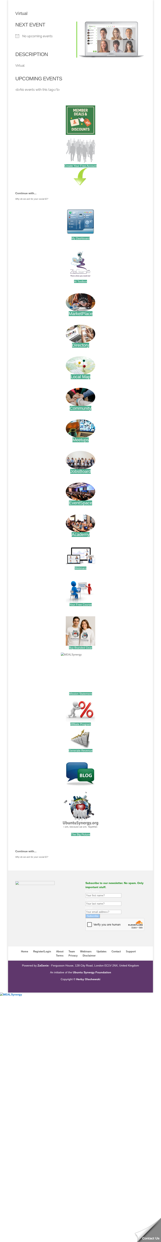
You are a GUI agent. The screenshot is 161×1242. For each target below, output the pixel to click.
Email (88, 907)
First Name (92, 891)
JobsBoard (80, 471)
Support (131, 951)
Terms (59, 955)
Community (80, 408)
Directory (80, 345)
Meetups (80, 439)
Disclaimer (89, 955)
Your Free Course (81, 604)
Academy (81, 534)
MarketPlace (80, 313)
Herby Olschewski (88, 979)
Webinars (80, 568)
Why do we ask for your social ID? (31, 199)
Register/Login (42, 951)
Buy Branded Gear (80, 647)
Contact (116, 951)
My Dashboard (80, 238)
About (59, 951)
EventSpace (80, 502)
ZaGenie (43, 965)
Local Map (80, 376)
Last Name (92, 899)
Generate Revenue (80, 750)
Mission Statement (80, 693)
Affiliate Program (80, 724)
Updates (101, 951)
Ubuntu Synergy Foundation (92, 972)
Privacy (73, 955)
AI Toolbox (80, 281)
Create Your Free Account (80, 165)
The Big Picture (80, 834)
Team (72, 951)
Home (24, 951)
